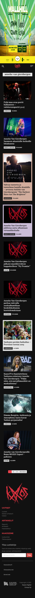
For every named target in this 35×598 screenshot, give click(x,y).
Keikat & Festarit (7, 513)
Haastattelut (6, 528)
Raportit (5, 524)
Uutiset (4, 511)
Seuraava (23, 472)
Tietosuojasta (6, 539)
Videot (4, 516)
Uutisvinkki (6, 537)
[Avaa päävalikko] (31, 66)
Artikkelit (5, 526)
